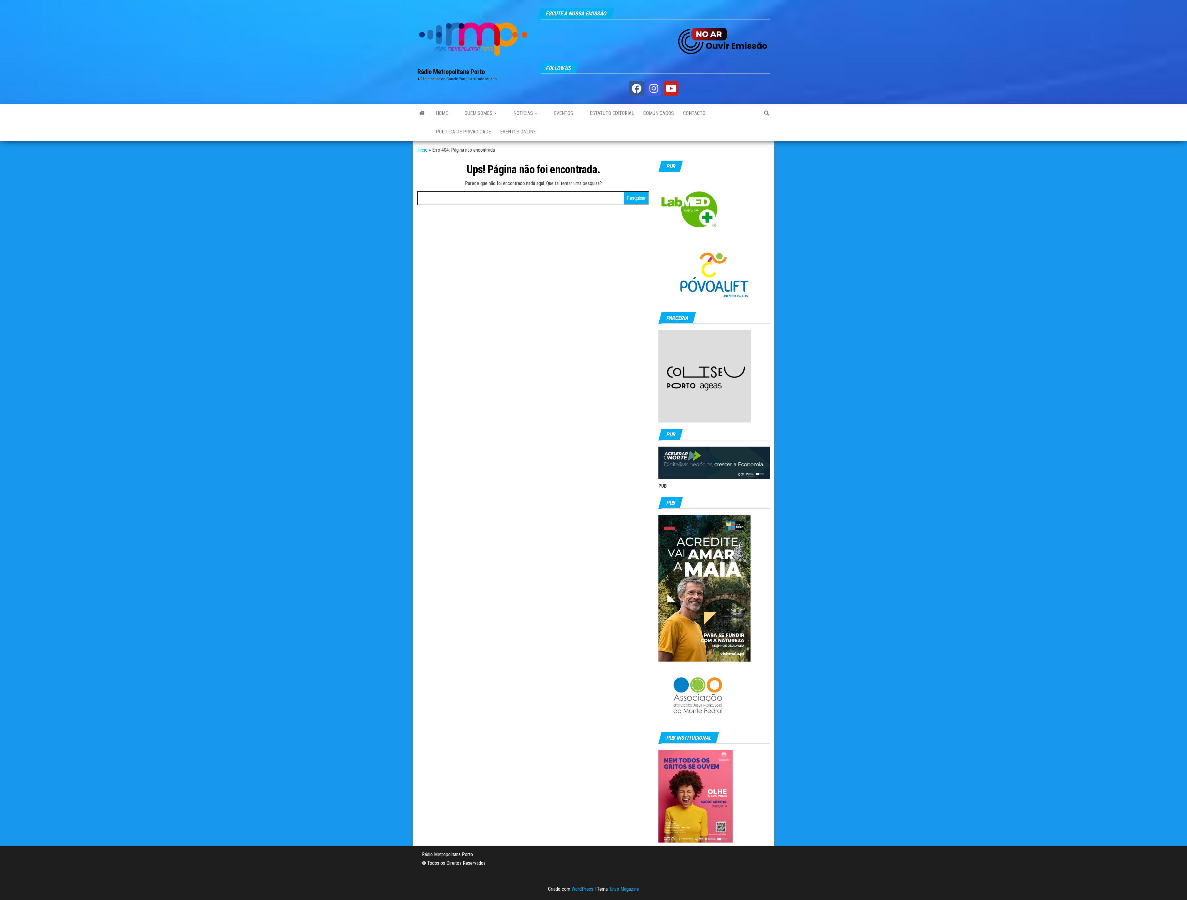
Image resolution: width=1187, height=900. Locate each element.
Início (422, 150)
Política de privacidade (463, 132)
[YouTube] (671, 88)
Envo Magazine (624, 889)
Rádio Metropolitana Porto (451, 72)
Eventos (563, 113)
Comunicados (658, 113)
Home (442, 113)
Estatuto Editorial (611, 113)
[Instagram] (653, 88)
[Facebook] (636, 88)
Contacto (694, 113)
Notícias (523, 113)
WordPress (582, 889)
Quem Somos (478, 113)
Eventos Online (518, 132)
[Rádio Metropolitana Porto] (422, 113)
